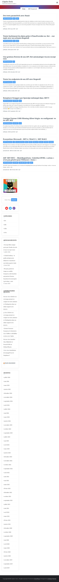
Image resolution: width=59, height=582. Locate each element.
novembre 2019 (8, 560)
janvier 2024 (7, 421)
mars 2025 (7, 385)
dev (14, 18)
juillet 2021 (7, 504)
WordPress (37, 578)
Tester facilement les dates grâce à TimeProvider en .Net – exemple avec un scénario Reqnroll (29, 37)
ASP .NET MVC (22, 162)
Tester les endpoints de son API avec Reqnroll (22, 79)
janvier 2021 (7, 524)
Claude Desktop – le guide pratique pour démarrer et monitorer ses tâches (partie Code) (9, 259)
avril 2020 (6, 544)
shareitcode (6, 150)
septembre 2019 (8, 564)
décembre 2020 (8, 528)
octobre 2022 (7, 464)
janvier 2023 (7, 453)
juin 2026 (6, 381)
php (5, 224)
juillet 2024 (7, 409)
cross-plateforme (20, 142)
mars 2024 (7, 417)
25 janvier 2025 (12, 49)
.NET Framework (7, 18)
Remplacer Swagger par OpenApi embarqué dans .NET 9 (26, 98)
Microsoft (36, 142)
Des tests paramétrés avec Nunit (16, 16)
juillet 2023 (7, 437)
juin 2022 (6, 476)
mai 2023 (6, 441)
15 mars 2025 (12, 29)
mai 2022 (6, 480)
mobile (41, 142)
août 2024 (6, 405)
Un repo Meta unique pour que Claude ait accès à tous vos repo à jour (10, 247)
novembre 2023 (8, 425)
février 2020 (7, 552)
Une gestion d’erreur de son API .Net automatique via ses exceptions (29, 58)
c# (13, 61)
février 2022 (7, 488)
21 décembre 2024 (13, 72)
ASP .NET (15, 100)
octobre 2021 (7, 496)
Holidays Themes (52, 578)
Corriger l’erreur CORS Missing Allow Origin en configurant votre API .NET (29, 119)
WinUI (46, 142)
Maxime (6, 29)
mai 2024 (6, 413)
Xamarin (51, 142)
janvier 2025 (7, 389)
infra (5, 228)
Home (23, 9)
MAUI (30, 142)
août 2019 (6, 568)
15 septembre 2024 (13, 111)
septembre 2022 (8, 468)
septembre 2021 (8, 500)
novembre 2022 (8, 460)
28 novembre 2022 (15, 150)
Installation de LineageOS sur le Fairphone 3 (9, 353)
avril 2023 (6, 445)
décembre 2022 (8, 456)
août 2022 (6, 472)
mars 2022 (7, 484)
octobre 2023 (7, 429)
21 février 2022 (14, 169)
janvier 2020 (7, 556)
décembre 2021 (8, 492)
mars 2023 (7, 449)
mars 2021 (7, 516)
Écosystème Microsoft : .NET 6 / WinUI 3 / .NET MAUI (25, 139)
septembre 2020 (8, 536)
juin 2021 (6, 508)
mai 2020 (6, 540)
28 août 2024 (12, 132)
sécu (5, 232)
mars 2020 (7, 548)
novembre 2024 (8, 397)
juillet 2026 (7, 377)
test (17, 18)
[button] (57, 2)
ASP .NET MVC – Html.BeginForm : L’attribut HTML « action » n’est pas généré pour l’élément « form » (28, 159)
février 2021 (7, 520)
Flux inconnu (10, 363)
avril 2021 (6, 512)
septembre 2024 (8, 401)
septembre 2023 (8, 433)
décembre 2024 (8, 393)
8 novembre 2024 (13, 90)
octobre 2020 (7, 532)
